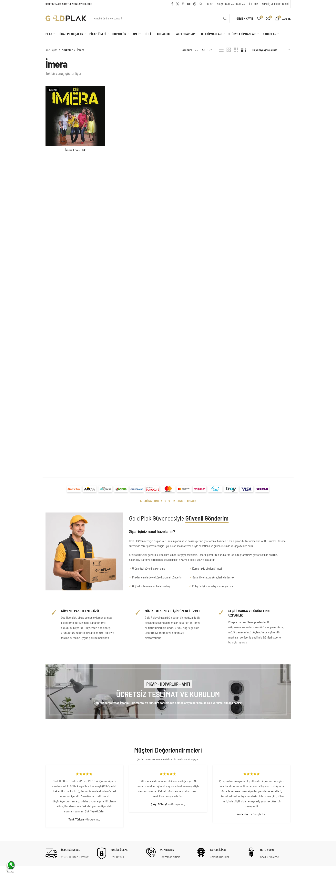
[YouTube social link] (189, 4)
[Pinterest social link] (195, 4)
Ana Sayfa (51, 50)
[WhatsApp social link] (200, 4)
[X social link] (177, 4)
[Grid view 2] (229, 50)
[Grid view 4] (243, 50)
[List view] (221, 50)
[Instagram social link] (183, 4)
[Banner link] (168, 691)
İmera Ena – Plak (75, 150)
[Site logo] (66, 18)
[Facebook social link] (172, 4)
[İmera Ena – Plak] (75, 116)
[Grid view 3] (236, 50)
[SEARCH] (225, 18)
